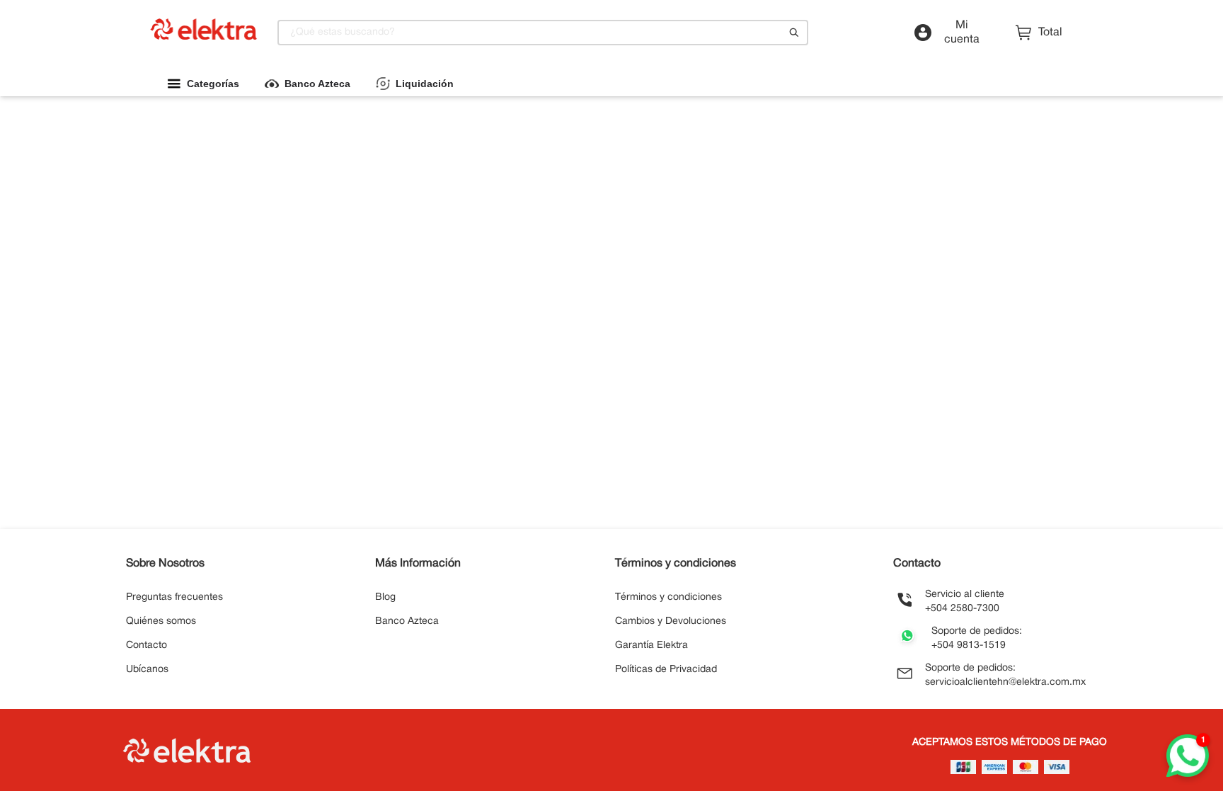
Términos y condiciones (668, 597)
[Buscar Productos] (794, 32)
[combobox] (542, 32)
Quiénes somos (161, 621)
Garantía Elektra (651, 645)
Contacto (146, 645)
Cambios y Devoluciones (670, 621)
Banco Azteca (407, 621)
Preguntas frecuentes (174, 597)
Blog (385, 597)
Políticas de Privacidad (666, 669)
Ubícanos (147, 669)
